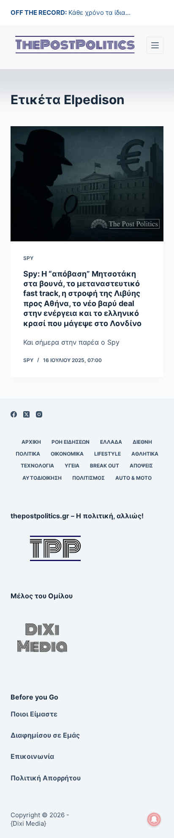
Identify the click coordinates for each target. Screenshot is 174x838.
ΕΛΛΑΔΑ (111, 442)
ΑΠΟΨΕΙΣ (141, 465)
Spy (28, 258)
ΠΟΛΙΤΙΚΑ (28, 454)
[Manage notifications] (154, 819)
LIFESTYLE (107, 454)
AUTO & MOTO (133, 478)
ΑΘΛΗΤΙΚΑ (144, 454)
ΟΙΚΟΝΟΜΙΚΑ (67, 454)
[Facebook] (14, 414)
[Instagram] (39, 414)
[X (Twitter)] (26, 414)
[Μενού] (155, 45)
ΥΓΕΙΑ (72, 465)
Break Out (104, 465)
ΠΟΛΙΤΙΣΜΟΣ (88, 478)
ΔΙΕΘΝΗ (142, 442)
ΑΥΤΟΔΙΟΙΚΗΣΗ (42, 478)
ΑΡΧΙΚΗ (31, 442)
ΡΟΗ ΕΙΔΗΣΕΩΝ (71, 442)
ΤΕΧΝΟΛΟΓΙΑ (37, 465)
